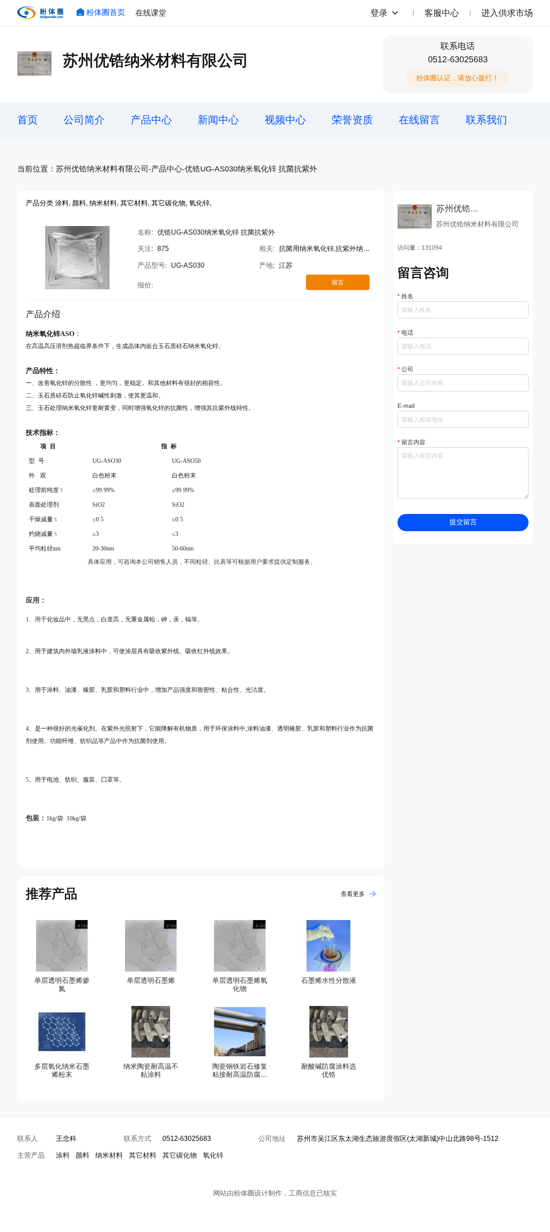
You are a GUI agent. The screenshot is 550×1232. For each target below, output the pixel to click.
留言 (338, 282)
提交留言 (463, 522)
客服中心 (442, 13)
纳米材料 (109, 1155)
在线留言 (419, 119)
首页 (27, 119)
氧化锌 (213, 1155)
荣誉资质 (352, 119)
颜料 (82, 1155)
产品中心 (151, 119)
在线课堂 (150, 13)
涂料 (63, 1155)
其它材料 (142, 1155)
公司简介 (84, 119)
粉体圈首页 (105, 12)
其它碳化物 (179, 1155)
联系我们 (486, 119)
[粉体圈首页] (40, 13)
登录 (379, 13)
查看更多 (353, 893)
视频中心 (285, 119)
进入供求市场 (507, 13)
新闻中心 (218, 119)
